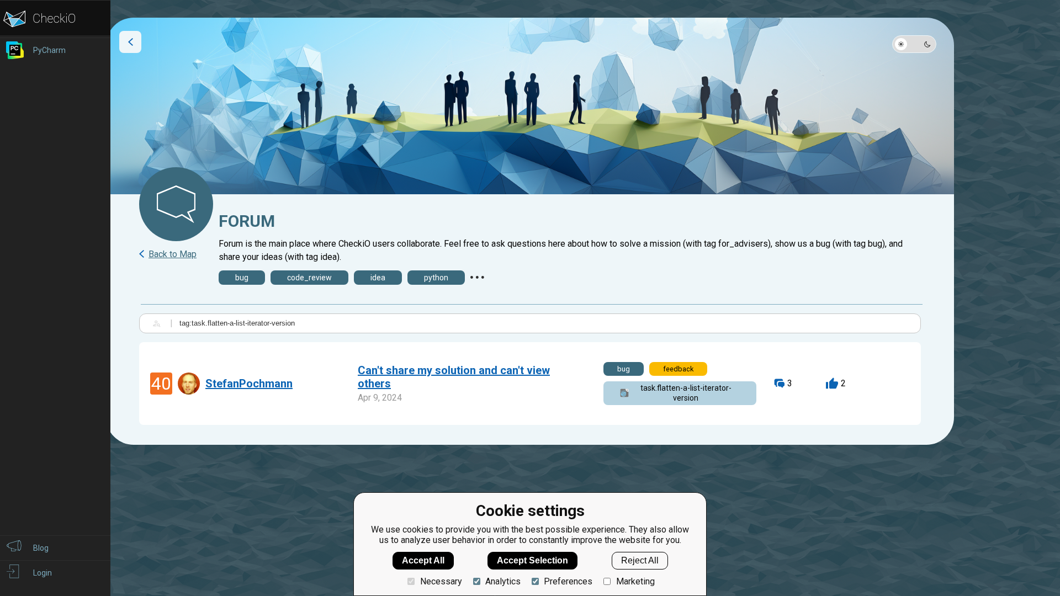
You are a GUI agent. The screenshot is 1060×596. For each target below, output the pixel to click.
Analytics (503, 581)
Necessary (441, 581)
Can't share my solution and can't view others (454, 377)
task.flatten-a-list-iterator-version (686, 393)
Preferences (568, 581)
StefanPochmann (249, 383)
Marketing (635, 581)
